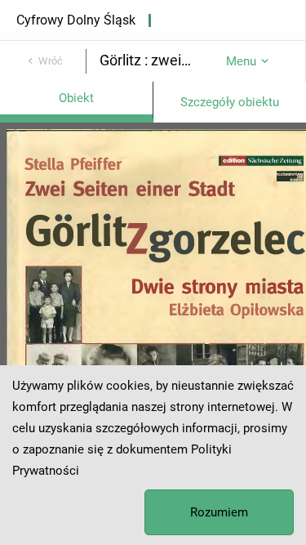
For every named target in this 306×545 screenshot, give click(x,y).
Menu (241, 61)
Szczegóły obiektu (229, 102)
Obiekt (76, 98)
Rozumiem (219, 512)
